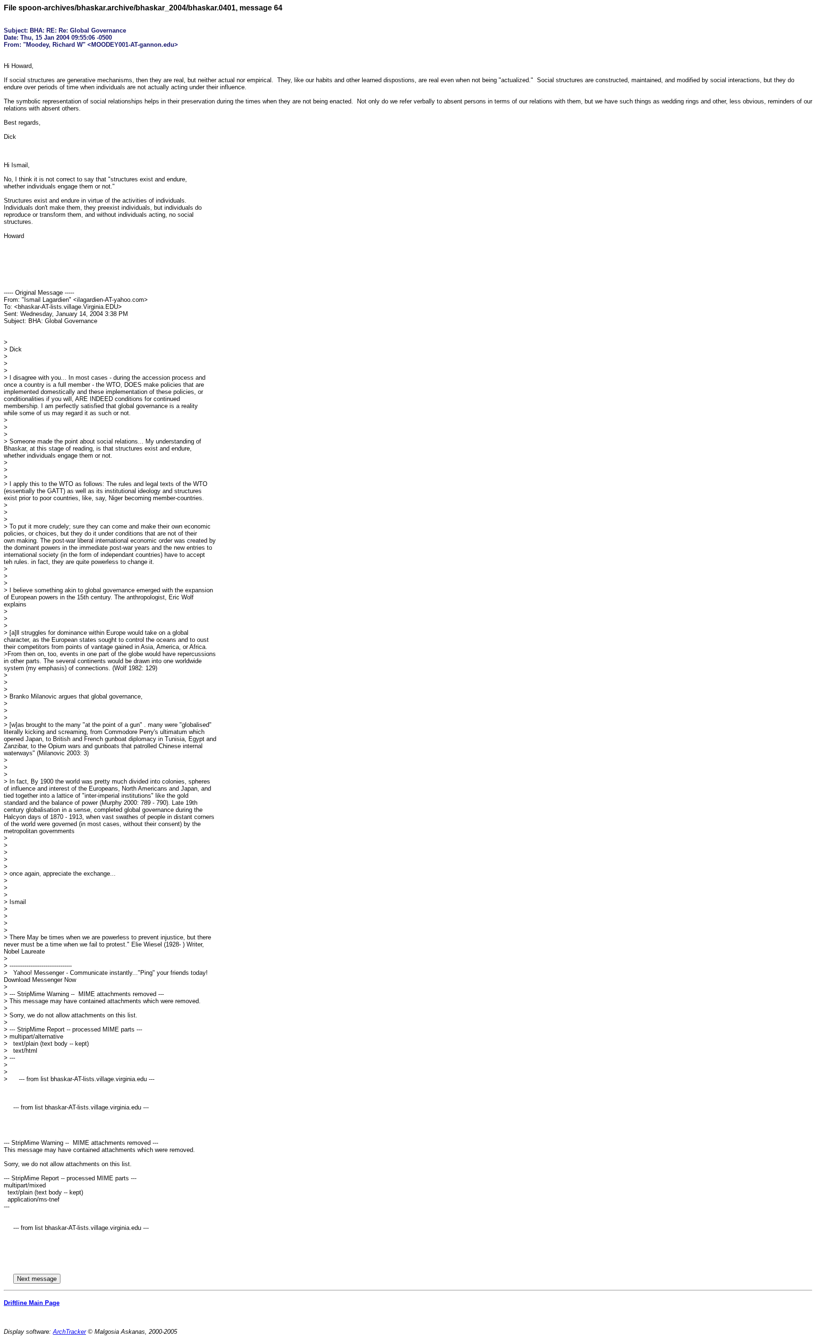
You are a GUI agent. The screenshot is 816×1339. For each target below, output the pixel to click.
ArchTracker (69, 1331)
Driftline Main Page (32, 1302)
